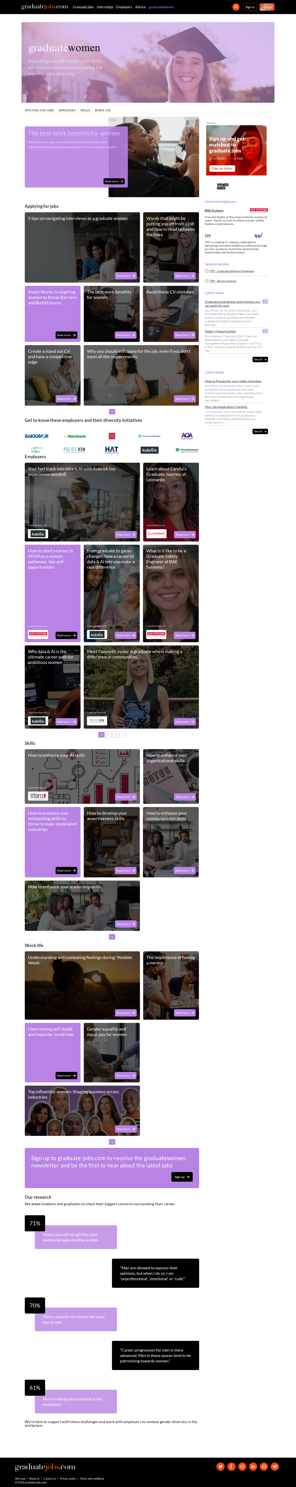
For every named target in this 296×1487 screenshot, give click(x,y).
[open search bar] (236, 7)
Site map (20, 1478)
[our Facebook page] (231, 1466)
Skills (85, 110)
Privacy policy (68, 1478)
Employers (124, 7)
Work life (103, 110)
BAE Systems (214, 210)
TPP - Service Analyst (223, 281)
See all (258, 359)
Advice (140, 7)
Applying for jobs (39, 110)
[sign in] (275, 1466)
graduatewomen (161, 7)
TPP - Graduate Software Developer (232, 271)
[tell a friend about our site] (264, 1466)
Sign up (267, 7)
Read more (112, 181)
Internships (105, 7)
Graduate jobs (83, 7)
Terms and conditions (92, 1478)
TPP (208, 236)
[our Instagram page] (242, 1466)
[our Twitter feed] (220, 1466)
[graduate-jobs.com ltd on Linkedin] (253, 1466)
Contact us (49, 1478)
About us (34, 1478)
